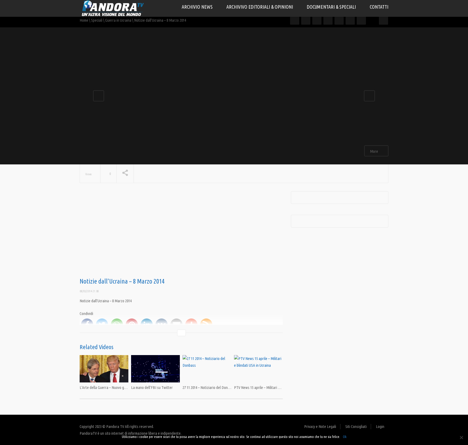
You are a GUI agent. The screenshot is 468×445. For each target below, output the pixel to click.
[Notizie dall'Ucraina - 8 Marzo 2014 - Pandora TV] (112, 8)
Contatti (379, 6)
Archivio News (198, 6)
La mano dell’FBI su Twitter (152, 387)
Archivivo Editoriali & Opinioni (260, 6)
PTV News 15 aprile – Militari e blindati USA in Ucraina (274, 387)
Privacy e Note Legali (320, 426)
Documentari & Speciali (332, 6)
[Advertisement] (181, 234)
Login (380, 426)
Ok (344, 436)
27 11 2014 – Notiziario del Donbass (209, 387)
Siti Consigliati (356, 426)
